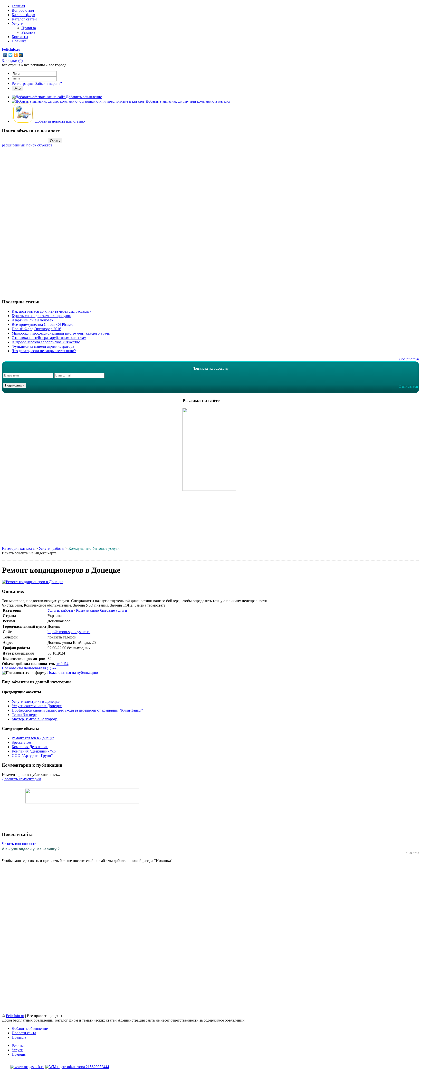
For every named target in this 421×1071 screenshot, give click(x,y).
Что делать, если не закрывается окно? (44, 351)
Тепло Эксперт (24, 715)
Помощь (19, 1054)
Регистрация (22, 83)
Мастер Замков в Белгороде (34, 719)
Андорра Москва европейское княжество (46, 342)
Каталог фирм (23, 15)
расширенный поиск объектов (27, 145)
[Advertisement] (210, 220)
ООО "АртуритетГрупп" (32, 755)
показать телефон (62, 637)
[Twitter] (10, 55)
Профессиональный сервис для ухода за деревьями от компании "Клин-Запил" (77, 710)
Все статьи (409, 359)
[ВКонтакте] (5, 55)
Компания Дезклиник (30, 747)
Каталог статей (24, 19)
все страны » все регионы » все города (34, 65)
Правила (28, 28)
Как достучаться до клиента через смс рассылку (51, 311)
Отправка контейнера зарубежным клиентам (49, 338)
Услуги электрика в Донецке (35, 701)
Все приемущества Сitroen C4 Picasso (42, 324)
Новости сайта (24, 1033)
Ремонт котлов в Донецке (33, 738)
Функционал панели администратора (43, 346)
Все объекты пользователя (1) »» (29, 668)
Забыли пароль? (48, 83)
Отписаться (408, 386)
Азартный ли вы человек (32, 320)
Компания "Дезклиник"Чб (34, 751)
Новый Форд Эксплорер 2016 (36, 329)
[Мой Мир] (20, 55)
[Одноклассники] (15, 55)
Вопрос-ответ (23, 10)
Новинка (19, 41)
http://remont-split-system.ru (69, 632)
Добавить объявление (30, 1028)
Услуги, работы (51, 548)
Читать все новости (19, 844)
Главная (18, 6)
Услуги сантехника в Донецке (37, 706)
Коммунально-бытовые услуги (101, 610)
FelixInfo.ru (11, 49)
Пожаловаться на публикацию (72, 672)
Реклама (28, 32)
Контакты (20, 37)
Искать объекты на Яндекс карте (29, 553)
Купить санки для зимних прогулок (41, 316)
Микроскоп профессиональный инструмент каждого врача (61, 333)
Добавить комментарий (21, 779)
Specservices (21, 742)
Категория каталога (18, 548)
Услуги (17, 23)
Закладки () (12, 60)
